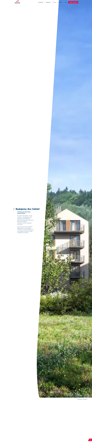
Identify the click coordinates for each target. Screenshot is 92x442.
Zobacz (86, 394)
